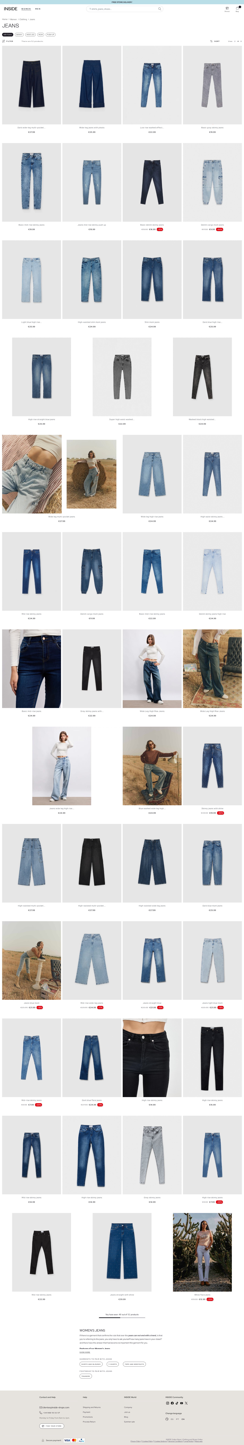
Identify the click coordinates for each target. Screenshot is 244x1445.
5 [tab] (10, 48)
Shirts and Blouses (91, 1364)
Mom (41, 35)
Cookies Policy (147, 1441)
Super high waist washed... (122, 419)
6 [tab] (12, 48)
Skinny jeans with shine (212, 808)
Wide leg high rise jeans (152, 516)
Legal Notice (188, 1441)
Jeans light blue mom (212, 1003)
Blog (126, 1417)
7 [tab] (13, 48)
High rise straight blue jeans (41, 419)
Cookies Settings (160, 1441)
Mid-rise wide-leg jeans (92, 1003)
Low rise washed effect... (152, 127)
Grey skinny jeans (152, 1197)
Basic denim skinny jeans (152, 225)
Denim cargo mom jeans (212, 225)
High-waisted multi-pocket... (31, 906)
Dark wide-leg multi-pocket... (31, 127)
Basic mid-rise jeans (31, 711)
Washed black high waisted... (202, 419)
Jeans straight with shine (122, 1295)
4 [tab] (9, 48)
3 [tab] (7, 48)
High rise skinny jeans (152, 1100)
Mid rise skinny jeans (31, 614)
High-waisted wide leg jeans (152, 906)
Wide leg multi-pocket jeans (61, 516)
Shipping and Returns (92, 1407)
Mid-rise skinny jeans (32, 1100)
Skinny (19, 35)
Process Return (89, 1422)
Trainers (85, 1376)
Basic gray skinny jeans (212, 127)
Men (38, 9)
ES (172, 1419)
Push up (50, 35)
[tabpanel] (31, 85)
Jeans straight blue (152, 1003)
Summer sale (129, 1422)
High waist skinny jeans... (212, 516)
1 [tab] (5, 48)
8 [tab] (195, 632)
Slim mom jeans (152, 322)
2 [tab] (6, 48)
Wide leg (30, 35)
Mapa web (198, 1441)
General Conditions (175, 1441)
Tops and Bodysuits (134, 1364)
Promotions (88, 1417)
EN (183, 1419)
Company (128, 1407)
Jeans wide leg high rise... (61, 808)
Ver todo (7, 35)
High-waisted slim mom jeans (92, 322)
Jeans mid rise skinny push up (92, 225)
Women (26, 9)
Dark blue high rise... (212, 322)
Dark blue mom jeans (212, 906)
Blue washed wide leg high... (152, 808)
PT (178, 1419)
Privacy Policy (136, 1441)
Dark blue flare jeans (92, 1100)
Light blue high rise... (31, 322)
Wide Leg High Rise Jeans (152, 711)
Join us (127, 1412)
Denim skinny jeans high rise (212, 614)
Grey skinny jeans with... (91, 711)
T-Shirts (113, 1364)
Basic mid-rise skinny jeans (31, 225)
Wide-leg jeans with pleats (91, 127)
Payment (86, 1412)
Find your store (53, 1426)
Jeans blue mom (31, 1003)
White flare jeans (202, 1295)
